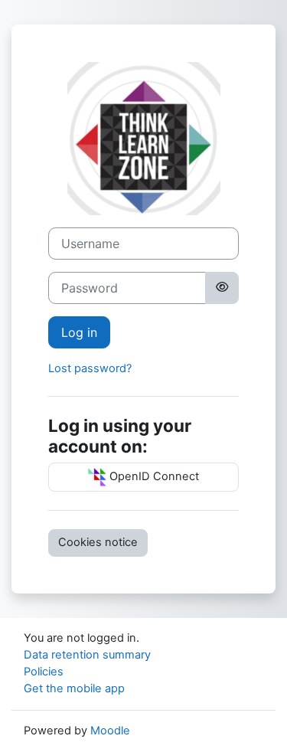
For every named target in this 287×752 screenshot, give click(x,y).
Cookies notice (98, 542)
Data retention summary (87, 655)
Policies (44, 671)
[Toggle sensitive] (222, 288)
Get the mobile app (74, 688)
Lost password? (90, 368)
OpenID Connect (152, 476)
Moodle (110, 730)
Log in (79, 332)
